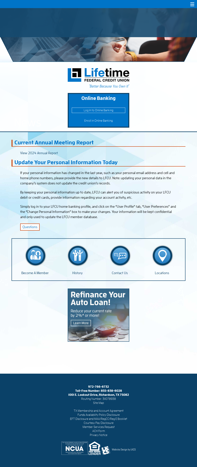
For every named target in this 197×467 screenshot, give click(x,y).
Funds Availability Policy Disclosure (99, 414)
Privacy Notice (98, 435)
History (77, 273)
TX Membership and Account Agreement (99, 410)
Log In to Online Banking (98, 110)
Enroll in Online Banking (98, 120)
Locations (162, 273)
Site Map (98, 402)
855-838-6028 (111, 390)
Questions (30, 227)
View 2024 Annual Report (39, 153)
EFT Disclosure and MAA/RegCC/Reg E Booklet (98, 418)
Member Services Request (99, 427)
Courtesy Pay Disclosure (99, 422)
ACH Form (98, 431)
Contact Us (120, 273)
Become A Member (35, 273)
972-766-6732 (98, 386)
